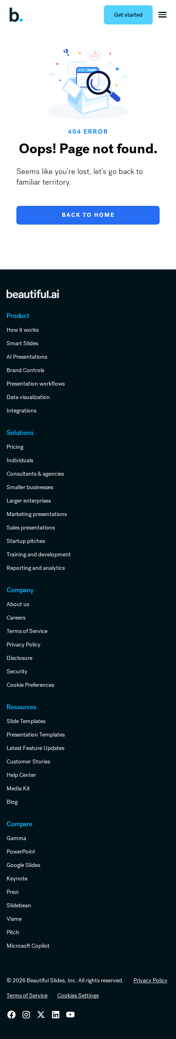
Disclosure (19, 658)
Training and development (39, 554)
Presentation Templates (36, 734)
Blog (12, 801)
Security (17, 671)
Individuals (20, 460)
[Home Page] (18, 14)
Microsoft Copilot (28, 945)
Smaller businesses (30, 487)
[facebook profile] (70, 1014)
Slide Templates (26, 721)
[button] (162, 15)
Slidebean (19, 905)
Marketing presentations (37, 514)
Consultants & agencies (35, 473)
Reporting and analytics (36, 567)
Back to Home (88, 215)
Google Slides (23, 865)
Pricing (15, 446)
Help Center (21, 775)
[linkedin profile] (11, 1014)
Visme (14, 918)
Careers (16, 617)
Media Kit (18, 788)
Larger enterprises (29, 500)
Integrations (21, 410)
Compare (19, 824)
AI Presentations (27, 356)
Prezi (12, 892)
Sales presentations (31, 527)
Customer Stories (28, 761)
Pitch (13, 932)
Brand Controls (25, 370)
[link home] (33, 293)
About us (18, 604)
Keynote (17, 878)
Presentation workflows (36, 383)
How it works (22, 329)
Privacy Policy (24, 644)
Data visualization (28, 397)
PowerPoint (21, 851)
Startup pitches (26, 541)
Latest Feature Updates (35, 748)
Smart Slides (22, 343)
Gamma (16, 838)
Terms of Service (27, 631)
